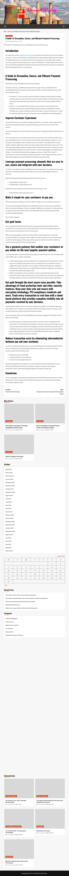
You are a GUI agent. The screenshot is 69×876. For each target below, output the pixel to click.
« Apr (5, 585)
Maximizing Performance (12, 605)
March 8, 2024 (19, 458)
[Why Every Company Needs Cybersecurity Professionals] (19, 849)
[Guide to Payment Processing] (19, 444)
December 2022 (10, 521)
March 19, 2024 (19, 430)
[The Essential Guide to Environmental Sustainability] (19, 819)
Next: (50, 392)
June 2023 (8, 502)
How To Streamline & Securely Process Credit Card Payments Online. (47, 427)
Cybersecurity (9, 622)
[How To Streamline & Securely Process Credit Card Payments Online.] (50, 413)
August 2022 (9, 534)
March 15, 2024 (50, 430)
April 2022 (8, 547)
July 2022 (8, 538)
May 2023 (8, 505)
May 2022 (8, 544)
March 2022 (8, 551)
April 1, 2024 (18, 804)
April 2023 (8, 508)
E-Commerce (9, 36)
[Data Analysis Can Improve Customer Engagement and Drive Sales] (19, 413)
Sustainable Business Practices (14, 635)
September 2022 (10, 531)
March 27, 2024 (19, 865)
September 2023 (10, 492)
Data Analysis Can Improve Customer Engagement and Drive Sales (16, 427)
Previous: (12, 391)
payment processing (26, 55)
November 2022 (10, 525)
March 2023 (8, 512)
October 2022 (9, 528)
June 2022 (8, 541)
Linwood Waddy (10, 41)
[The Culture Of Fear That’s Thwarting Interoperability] (19, 788)
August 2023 (9, 495)
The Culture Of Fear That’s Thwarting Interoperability (20, 595)
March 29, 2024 (50, 833)
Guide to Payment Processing (14, 456)
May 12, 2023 (19, 41)
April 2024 (8, 469)
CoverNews (35, 873)
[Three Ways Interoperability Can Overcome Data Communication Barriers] (50, 788)
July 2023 (8, 498)
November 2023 (10, 485)
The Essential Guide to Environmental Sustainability (20, 601)
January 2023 (9, 518)
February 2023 (9, 515)
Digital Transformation (12, 625)
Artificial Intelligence (11, 618)
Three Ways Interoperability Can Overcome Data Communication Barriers (26, 598)
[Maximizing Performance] (50, 819)
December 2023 (10, 482)
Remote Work (9, 632)
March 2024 (8, 472)
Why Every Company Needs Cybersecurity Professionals (21, 608)
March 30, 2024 (50, 804)
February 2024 (9, 476)
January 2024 (9, 479)
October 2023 (9, 489)
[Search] (64, 26)
